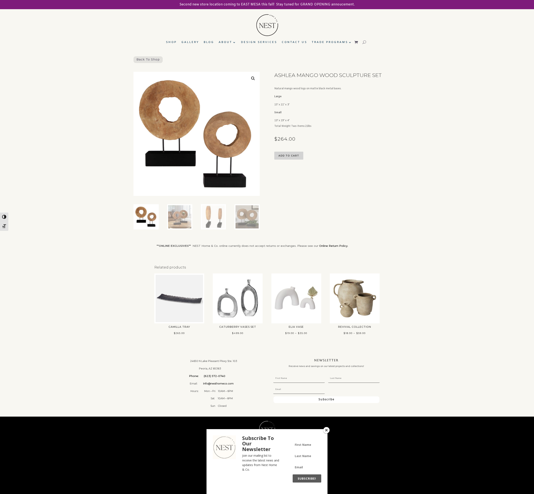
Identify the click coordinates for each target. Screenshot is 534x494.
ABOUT (225, 42)
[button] (253, 78)
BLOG (209, 42)
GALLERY (190, 42)
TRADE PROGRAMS (330, 42)
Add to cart (288, 155)
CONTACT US (294, 42)
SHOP (171, 42)
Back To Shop (148, 59)
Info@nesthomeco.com (218, 383)
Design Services (259, 42)
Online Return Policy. (333, 245)
